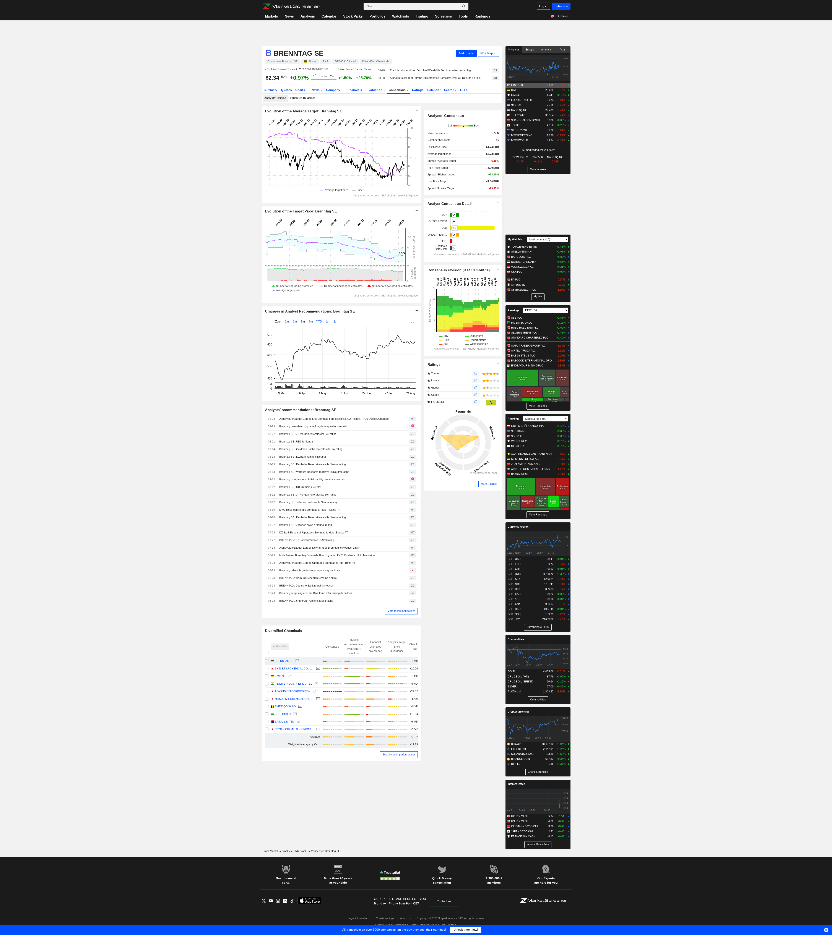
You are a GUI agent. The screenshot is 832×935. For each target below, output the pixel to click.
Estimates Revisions (302, 98)
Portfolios (377, 16)
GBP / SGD (514, 614)
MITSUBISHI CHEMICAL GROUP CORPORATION (294, 698)
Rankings (482, 16)
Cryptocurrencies (519, 711)
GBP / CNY (514, 604)
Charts (300, 90)
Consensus (397, 90)
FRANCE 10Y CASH (523, 836)
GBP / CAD (514, 594)
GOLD (511, 671)
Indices (514, 49)
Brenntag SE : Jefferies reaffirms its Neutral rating (308, 502)
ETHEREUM (518, 748)
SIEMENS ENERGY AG (525, 458)
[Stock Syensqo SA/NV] (299, 706)
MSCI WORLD (519, 140)
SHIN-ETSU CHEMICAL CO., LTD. (294, 668)
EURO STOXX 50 (521, 100)
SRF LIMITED (283, 714)
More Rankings (538, 406)
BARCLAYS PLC (521, 256)
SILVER (512, 686)
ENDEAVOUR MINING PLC (527, 365)
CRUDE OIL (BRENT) (520, 681)
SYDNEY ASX (519, 130)
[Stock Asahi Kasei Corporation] (314, 691)
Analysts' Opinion (275, 98)
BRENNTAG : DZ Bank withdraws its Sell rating (306, 540)
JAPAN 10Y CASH (522, 831)
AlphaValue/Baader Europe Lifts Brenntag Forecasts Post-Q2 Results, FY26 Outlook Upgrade (437, 77)
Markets (271, 16)
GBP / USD (514, 559)
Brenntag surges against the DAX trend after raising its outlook (315, 593)
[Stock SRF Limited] (294, 714)
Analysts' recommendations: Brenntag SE (300, 410)
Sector (449, 90)
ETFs (464, 90)
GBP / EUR (514, 564)
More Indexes (538, 169)
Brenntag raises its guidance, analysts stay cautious (309, 570)
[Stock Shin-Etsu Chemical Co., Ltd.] (317, 668)
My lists (538, 296)
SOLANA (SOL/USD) (523, 753)
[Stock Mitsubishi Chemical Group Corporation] (317, 699)
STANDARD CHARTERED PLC (529, 337)
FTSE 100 (517, 85)
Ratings (418, 90)
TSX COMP (518, 115)
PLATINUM (514, 691)
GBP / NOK (514, 584)
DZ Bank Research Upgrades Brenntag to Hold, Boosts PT (313, 532)
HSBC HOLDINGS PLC (525, 327)
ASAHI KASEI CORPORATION (292, 691)
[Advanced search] (463, 6)
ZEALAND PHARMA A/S (525, 464)
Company (333, 90)
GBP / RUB (514, 573)
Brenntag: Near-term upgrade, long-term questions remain (313, 426)
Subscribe (561, 6)
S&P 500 (516, 105)
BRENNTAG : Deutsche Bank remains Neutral (306, 585)
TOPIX (515, 125)
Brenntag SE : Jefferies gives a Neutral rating (305, 525)
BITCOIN (516, 743)
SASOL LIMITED (284, 721)
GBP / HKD (514, 609)
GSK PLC (516, 271)
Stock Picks (353, 16)
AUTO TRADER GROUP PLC (528, 345)
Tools (463, 16)
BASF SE (280, 676)
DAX (514, 90)
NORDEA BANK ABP (523, 261)
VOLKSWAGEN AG (522, 266)
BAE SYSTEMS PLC (523, 355)
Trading (422, 16)
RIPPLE (515, 763)
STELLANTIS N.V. (521, 251)
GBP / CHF (514, 568)
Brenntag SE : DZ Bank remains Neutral (302, 456)
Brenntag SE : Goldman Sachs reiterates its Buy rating (311, 449)
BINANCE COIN (520, 758)
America (546, 49)
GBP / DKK (514, 589)
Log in (543, 6)
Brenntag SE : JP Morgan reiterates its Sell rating (307, 434)
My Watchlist (515, 239)
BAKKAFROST (519, 474)
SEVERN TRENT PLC (524, 332)
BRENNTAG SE (284, 661)
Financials (355, 90)
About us (405, 918)
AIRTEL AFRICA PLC (523, 350)
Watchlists (400, 16)
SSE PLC (516, 317)
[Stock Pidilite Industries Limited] (316, 684)
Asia (562, 49)
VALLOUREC (519, 441)
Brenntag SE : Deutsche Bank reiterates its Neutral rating (312, 464)
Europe (529, 49)
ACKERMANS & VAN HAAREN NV (531, 453)
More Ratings (489, 483)
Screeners (443, 16)
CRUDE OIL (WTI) (518, 676)
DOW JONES (520, 157)
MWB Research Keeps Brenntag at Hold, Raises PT (309, 509)
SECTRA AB (518, 431)
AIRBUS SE (518, 284)
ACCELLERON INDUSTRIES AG (530, 469)
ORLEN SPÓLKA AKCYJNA (527, 426)
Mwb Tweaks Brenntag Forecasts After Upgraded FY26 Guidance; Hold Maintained (327, 555)
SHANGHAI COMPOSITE (526, 120)
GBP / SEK (514, 578)
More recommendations (401, 611)
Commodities (516, 639)
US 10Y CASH (519, 821)
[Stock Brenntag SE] (296, 661)
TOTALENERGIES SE (524, 246)
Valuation (376, 90)
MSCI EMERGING (521, 135)
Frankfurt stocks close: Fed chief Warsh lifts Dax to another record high (431, 70)
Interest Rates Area (538, 844)
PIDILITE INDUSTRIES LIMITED (293, 683)
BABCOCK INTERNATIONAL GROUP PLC (533, 360)
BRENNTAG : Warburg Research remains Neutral (308, 578)
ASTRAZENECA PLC (523, 289)
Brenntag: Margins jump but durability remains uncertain (312, 479)
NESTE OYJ (518, 446)
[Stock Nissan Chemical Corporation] (317, 729)
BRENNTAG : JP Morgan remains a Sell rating (306, 600)
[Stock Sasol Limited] (298, 721)
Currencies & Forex (537, 627)
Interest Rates (516, 784)
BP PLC (515, 279)
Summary (270, 90)
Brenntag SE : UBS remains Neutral (300, 487)
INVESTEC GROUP (522, 322)
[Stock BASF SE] (289, 676)
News (289, 16)
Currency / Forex (518, 526)
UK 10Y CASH (519, 816)
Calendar (329, 16)
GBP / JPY (514, 619)
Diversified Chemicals (283, 631)
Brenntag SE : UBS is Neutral (296, 441)
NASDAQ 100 (519, 110)
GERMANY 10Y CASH (524, 826)
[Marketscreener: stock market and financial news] (291, 6)
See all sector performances (398, 754)
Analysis (308, 16)
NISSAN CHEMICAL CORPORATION (294, 729)
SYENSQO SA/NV (285, 706)
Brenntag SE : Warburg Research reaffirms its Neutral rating (314, 471)
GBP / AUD (514, 599)
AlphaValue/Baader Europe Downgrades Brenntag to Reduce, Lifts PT (320, 547)
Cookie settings (385, 918)
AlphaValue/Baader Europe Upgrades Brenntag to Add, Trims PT (317, 562)
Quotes (286, 90)
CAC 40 (515, 95)
